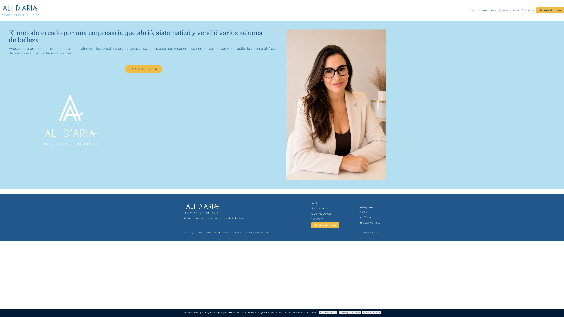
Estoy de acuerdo (328, 312)
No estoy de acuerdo (350, 312)
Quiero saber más (371, 312)
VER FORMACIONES (143, 68)
